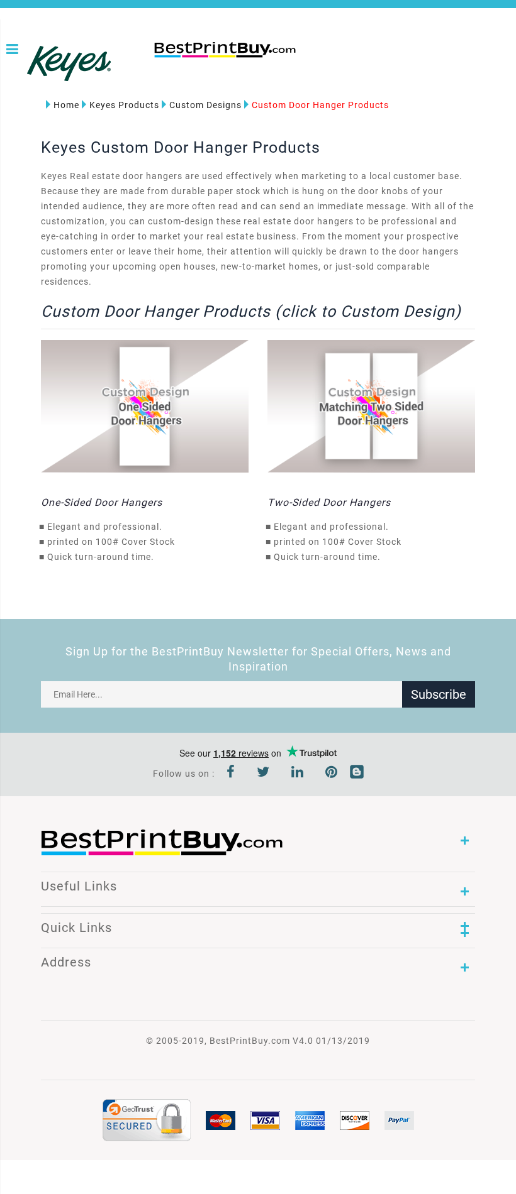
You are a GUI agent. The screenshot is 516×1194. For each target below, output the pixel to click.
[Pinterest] (331, 774)
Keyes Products (124, 105)
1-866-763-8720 (158, 70)
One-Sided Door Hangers (101, 502)
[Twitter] (263, 774)
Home (66, 105)
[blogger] (357, 774)
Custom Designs (205, 105)
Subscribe (438, 694)
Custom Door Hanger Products (320, 105)
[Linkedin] (297, 774)
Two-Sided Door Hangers (329, 502)
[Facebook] (231, 774)
